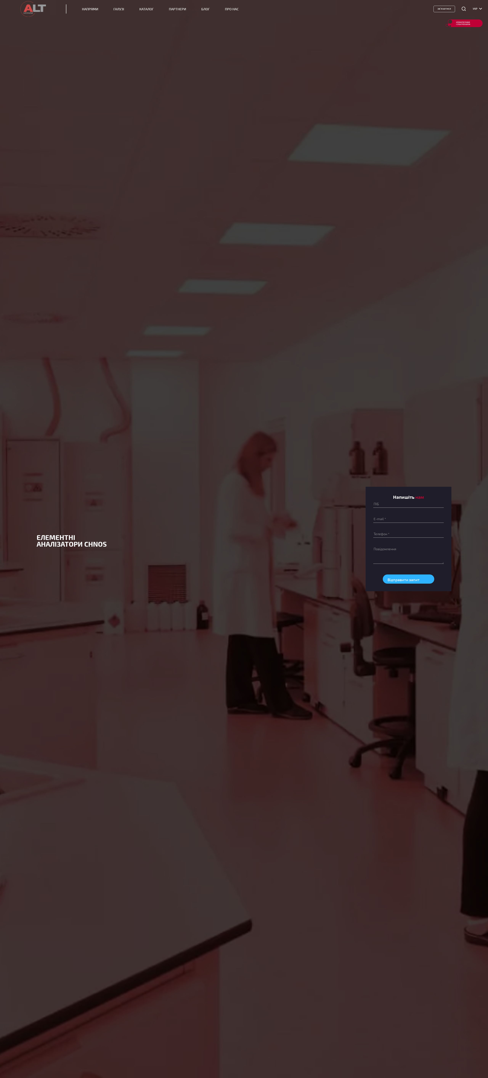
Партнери (177, 9)
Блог (205, 9)
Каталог (146, 9)
